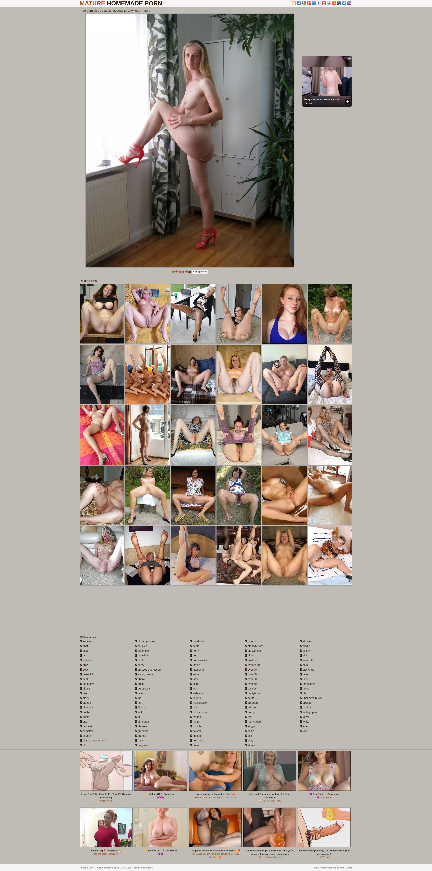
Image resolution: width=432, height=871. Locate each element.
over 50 (252, 674)
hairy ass (142, 745)
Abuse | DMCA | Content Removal (98, 867)
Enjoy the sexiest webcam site (321, 99)
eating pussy (145, 674)
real (249, 716)
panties (251, 688)
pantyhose (253, 693)
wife (305, 726)
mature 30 (253, 664)
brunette (87, 726)
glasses (142, 726)
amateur (87, 641)
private (251, 707)
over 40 (252, 669)
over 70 (252, 683)
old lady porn (255, 646)
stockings (308, 669)
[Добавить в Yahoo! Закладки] (349, 3)
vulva (305, 716)
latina (195, 683)
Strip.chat (308, 103)
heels (195, 646)
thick (305, 679)
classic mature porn (94, 740)
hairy (140, 740)
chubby (86, 735)
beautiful (87, 674)
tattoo (305, 674)
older (250, 655)
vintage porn (310, 712)
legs (195, 688)
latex (195, 679)
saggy (251, 726)
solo (305, 664)
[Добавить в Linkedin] (314, 3)
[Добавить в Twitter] (344, 3)
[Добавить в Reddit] (329, 3)
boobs (86, 712)
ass (84, 655)
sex (249, 735)
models (196, 716)
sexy (250, 740)
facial (140, 693)
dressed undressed (149, 669)
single (306, 646)
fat (139, 698)
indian (196, 664)
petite (250, 698)
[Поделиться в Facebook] (299, 3)
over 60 (252, 679)
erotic (140, 683)
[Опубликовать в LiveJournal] (319, 3)
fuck (140, 712)
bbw (85, 664)
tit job (305, 688)
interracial (198, 669)
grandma (142, 731)
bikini (85, 693)
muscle (196, 726)
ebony (141, 679)
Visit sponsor (200, 271)
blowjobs (87, 707)
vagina (306, 707)
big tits (86, 688)
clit (84, 745)
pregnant (252, 702)
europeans (144, 688)
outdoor (252, 660)
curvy (140, 664)
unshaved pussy (312, 698)
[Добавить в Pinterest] (324, 3)
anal (85, 646)
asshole (87, 660)
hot (194, 655)
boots (85, 716)
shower (307, 641)
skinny (306, 650)
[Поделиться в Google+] (309, 3)
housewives (199, 660)
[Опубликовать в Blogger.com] (294, 3)
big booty (88, 683)
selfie (250, 731)
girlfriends (143, 721)
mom (195, 721)
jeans (195, 674)
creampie (143, 650)
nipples (196, 735)
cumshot (142, 655)
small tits (307, 660)
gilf (139, 716)
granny (141, 735)
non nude (198, 740)
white (305, 721)
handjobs (198, 641)
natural (196, 731)
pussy (251, 712)
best (85, 679)
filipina (141, 707)
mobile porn (199, 712)
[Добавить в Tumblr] (339, 3)
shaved (251, 745)
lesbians (197, 693)
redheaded (254, 721)
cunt (140, 660)
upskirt (306, 702)
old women (254, 650)
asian (85, 650)
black (85, 698)
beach (86, 669)
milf (194, 707)
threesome (308, 683)
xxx (304, 731)
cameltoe (88, 731)
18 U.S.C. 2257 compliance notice (134, 867)
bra (84, 721)
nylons (251, 641)
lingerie (197, 698)
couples (142, 646)
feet (139, 702)
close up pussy (146, 641)
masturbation (200, 702)
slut (304, 655)
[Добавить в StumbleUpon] (334, 3)
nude (195, 745)
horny (195, 650)
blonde (86, 702)
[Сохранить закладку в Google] (304, 3)
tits (304, 693)
